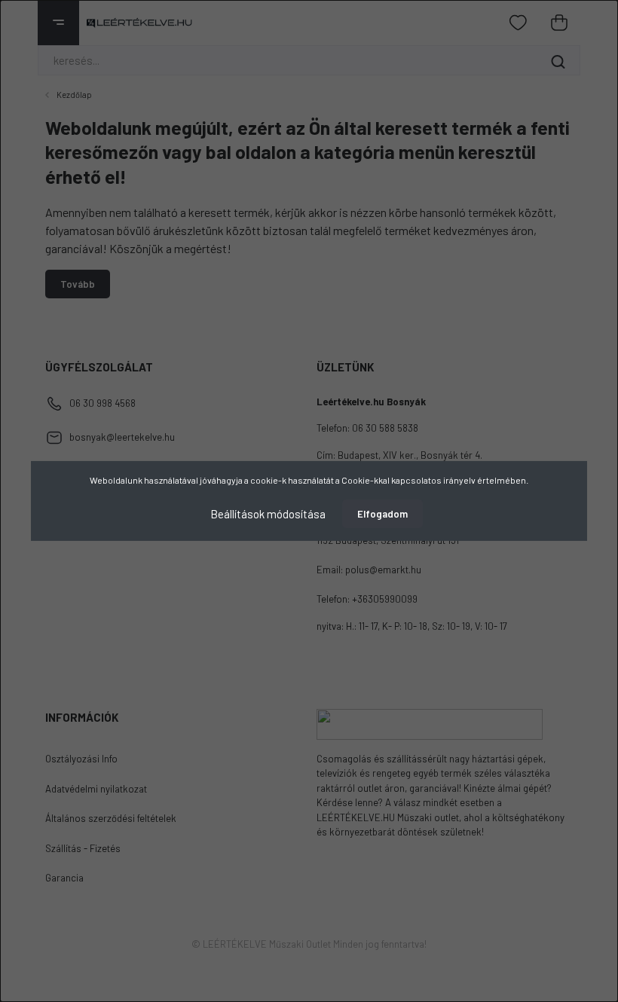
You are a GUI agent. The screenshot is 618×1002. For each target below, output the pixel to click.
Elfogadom (382, 514)
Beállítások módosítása (268, 514)
